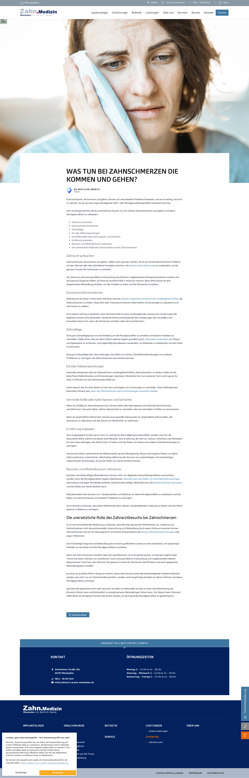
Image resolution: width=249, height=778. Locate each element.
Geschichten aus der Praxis (80, 753)
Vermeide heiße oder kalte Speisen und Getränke (96, 236)
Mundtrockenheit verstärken (167, 482)
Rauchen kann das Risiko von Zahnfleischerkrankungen (151, 478)
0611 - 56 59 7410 (64, 678)
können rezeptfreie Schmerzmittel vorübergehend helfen (150, 298)
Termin (175, 2)
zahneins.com (156, 742)
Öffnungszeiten (31, 2)
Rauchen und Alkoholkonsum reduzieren (92, 243)
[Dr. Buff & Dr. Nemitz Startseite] (38, 12)
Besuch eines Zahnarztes (142, 265)
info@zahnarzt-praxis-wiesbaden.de (74, 682)
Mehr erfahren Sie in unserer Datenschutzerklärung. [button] (45, 763)
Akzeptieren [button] (57, 772)
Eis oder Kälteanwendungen (86, 233)
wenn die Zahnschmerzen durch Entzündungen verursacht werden (124, 391)
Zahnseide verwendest (156, 339)
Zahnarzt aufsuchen (82, 222)
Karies (144, 531)
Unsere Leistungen (158, 730)
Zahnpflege (77, 229)
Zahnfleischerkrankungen (161, 531)
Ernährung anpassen (82, 240)
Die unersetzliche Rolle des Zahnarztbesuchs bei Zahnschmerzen (104, 247)
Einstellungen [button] (21, 772)
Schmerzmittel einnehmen (85, 225)
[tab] (124, 643)
